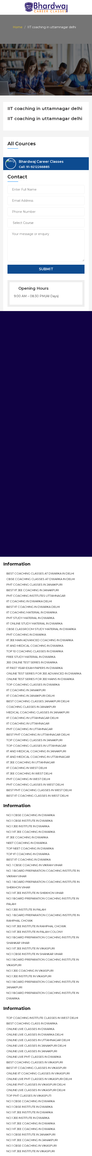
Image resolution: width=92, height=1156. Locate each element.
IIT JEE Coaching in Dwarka (27, 837)
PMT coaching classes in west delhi (35, 784)
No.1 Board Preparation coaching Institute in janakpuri (42, 984)
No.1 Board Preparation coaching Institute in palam (42, 901)
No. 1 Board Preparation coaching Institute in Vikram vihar (43, 873)
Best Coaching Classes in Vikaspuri (34, 1062)
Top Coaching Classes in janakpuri (34, 740)
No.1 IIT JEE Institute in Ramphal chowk (36, 926)
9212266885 (49, 451)
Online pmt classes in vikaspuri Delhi (35, 1084)
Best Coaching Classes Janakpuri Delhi (37, 701)
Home (17, 27)
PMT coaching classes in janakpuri (34, 584)
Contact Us (15, 551)
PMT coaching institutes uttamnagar (35, 595)
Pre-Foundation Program (27, 514)
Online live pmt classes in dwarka (33, 1056)
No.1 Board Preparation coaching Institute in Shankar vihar (42, 940)
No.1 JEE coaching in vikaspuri (29, 970)
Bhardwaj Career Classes (41, 164)
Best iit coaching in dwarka (28, 859)
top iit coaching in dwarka (27, 854)
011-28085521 (29, 451)
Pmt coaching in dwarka (26, 634)
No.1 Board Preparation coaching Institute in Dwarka (42, 995)
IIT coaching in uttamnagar (27, 723)
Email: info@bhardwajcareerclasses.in (35, 460)
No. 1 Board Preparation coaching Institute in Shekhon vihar (43, 884)
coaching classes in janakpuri (31, 706)
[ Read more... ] (14, 380)
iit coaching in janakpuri (26, 690)
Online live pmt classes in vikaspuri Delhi (39, 1079)
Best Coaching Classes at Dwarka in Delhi (40, 573)
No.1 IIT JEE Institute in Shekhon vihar (35, 893)
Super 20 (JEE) (16, 545)
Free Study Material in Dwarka (30, 656)
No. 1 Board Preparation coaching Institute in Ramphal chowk (43, 917)
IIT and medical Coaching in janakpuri (36, 751)
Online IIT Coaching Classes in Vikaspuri (38, 1073)
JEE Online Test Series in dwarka (31, 662)
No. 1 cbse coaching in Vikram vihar (34, 865)
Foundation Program (24, 521)
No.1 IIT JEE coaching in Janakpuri (32, 1140)
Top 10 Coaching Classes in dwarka (34, 651)
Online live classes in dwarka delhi (34, 1034)
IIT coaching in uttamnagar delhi (32, 718)
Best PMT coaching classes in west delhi (39, 790)
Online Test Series (20, 502)
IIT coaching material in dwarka (31, 612)
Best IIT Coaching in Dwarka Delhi (33, 606)
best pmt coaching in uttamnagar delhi (38, 734)
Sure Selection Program (26, 533)
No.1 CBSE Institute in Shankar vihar (34, 954)
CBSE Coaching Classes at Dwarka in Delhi (40, 579)
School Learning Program (28, 527)
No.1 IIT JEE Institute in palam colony (34, 931)
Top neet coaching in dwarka (30, 848)
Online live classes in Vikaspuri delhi (35, 1090)
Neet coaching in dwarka (26, 843)
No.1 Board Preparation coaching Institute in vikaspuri (42, 962)
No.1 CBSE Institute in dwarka (29, 820)
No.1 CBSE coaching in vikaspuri (31, 1145)
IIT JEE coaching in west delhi (29, 773)
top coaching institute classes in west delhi (42, 1017)
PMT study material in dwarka (30, 618)
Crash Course (18, 539)
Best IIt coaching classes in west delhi (37, 795)
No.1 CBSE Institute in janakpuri (30, 1134)
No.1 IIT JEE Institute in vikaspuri (30, 948)
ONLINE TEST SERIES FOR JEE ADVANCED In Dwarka (43, 673)
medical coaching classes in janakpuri (37, 712)
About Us (13, 496)
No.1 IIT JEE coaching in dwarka (30, 831)
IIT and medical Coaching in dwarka (34, 645)
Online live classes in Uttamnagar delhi (38, 1040)
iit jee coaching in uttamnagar (30, 762)
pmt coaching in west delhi (28, 779)
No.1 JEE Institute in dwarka (27, 826)
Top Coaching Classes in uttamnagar (36, 745)
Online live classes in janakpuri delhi (36, 1045)
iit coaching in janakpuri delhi (30, 695)
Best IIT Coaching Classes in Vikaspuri (36, 1067)
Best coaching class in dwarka (31, 1023)
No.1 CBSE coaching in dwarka (30, 815)
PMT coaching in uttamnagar (29, 729)
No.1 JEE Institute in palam (26, 909)
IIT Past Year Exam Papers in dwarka (34, 668)
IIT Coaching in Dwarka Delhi (29, 601)
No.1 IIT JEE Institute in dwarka (29, 1112)
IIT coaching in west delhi (26, 768)
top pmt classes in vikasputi (28, 1095)
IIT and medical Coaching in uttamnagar (38, 756)
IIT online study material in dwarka (34, 623)
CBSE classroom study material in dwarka (41, 629)
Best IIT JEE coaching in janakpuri (32, 590)
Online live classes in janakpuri (31, 1051)
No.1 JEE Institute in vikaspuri (28, 976)
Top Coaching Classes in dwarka (33, 684)
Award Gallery (18, 508)
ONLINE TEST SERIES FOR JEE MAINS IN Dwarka (40, 679)
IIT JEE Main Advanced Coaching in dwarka (39, 640)
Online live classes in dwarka (30, 1029)
